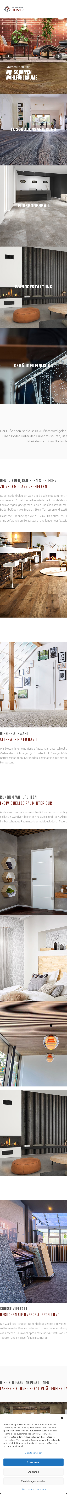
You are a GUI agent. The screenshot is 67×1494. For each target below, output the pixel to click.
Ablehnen (33, 1471)
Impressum (41, 1489)
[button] (62, 1418)
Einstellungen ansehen (33, 1481)
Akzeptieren (33, 1462)
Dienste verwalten (33, 1453)
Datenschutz (28, 1489)
